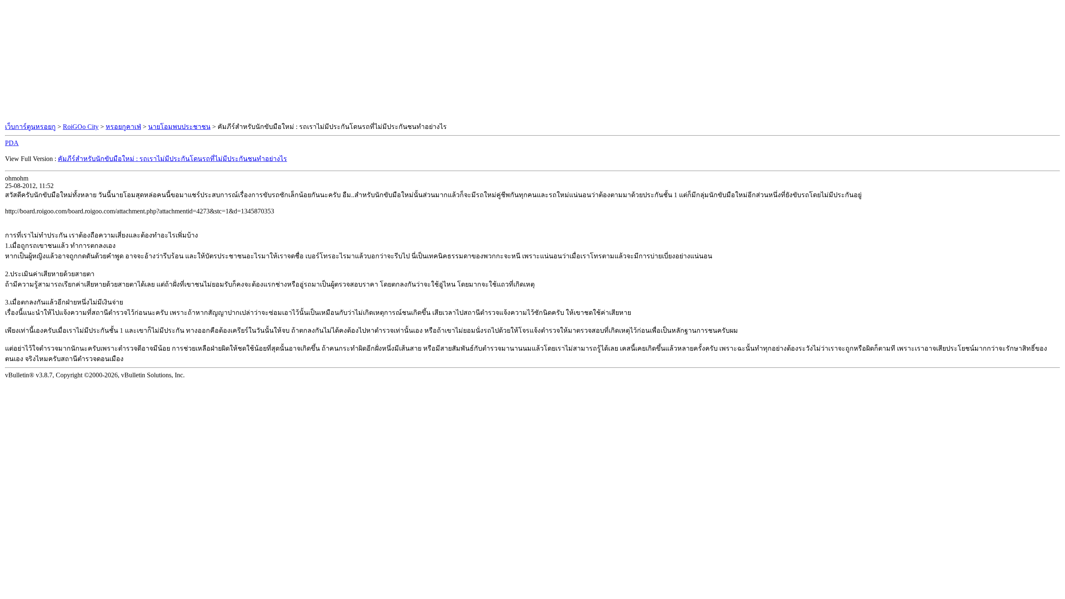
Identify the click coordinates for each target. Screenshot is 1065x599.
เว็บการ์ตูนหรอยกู (30, 126)
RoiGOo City (81, 126)
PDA (12, 142)
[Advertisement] (532, 61)
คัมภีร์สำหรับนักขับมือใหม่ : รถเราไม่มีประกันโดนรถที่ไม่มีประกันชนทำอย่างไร (172, 158)
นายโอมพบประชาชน (179, 126)
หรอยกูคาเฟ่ (123, 126)
